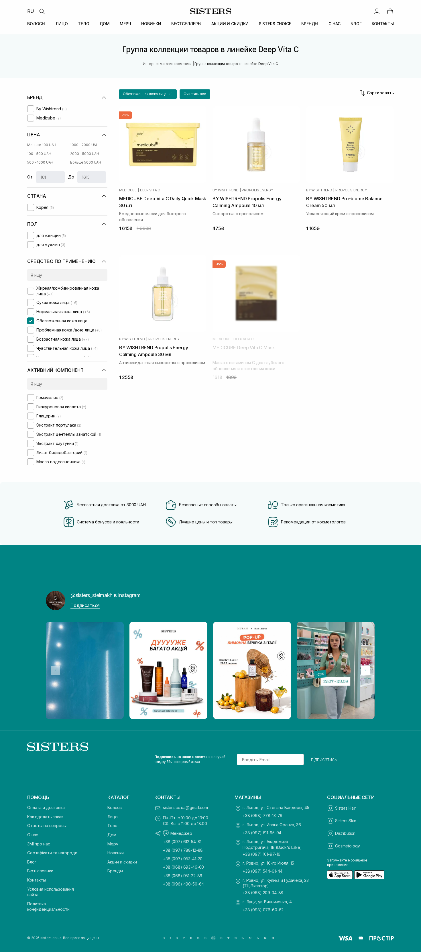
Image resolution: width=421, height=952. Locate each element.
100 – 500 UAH (39, 154)
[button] (148, 94)
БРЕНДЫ (309, 23)
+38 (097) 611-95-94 (262, 832)
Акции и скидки (122, 861)
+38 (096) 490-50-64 (183, 884)
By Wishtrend (225, 190)
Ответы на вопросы (46, 825)
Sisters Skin (345, 820)
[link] (390, 11)
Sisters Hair (345, 808)
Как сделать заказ (45, 816)
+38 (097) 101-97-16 (261, 854)
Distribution (345, 833)
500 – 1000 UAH (40, 162)
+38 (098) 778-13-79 (262, 815)
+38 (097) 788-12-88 (183, 850)
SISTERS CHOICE (275, 23)
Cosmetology (347, 845)
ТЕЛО (83, 23)
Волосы (114, 807)
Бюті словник (40, 870)
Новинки (115, 852)
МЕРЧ (125, 23)
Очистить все (195, 94)
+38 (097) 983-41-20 (182, 858)
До (71, 176)
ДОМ (104, 23)
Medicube (128, 190)
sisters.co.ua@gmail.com (185, 807)
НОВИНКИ (151, 23)
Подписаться (85, 605)
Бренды (115, 870)
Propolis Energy (257, 190)
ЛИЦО (62, 23)
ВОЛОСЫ (36, 23)
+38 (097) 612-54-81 (182, 841)
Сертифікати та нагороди (52, 852)
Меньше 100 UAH (41, 145)
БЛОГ (356, 23)
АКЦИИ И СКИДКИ (230, 23)
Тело (112, 825)
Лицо (112, 816)
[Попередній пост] (55, 670)
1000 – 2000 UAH (84, 145)
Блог (31, 861)
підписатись (324, 759)
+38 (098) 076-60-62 (263, 909)
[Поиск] (42, 11)
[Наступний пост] (365, 670)
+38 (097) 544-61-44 (262, 871)
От (30, 176)
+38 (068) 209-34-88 (263, 892)
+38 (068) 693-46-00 (183, 867)
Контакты (36, 880)
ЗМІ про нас (38, 843)
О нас (32, 834)
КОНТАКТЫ (383, 23)
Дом (111, 834)
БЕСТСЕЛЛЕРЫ (186, 23)
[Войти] (377, 11)
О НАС (334, 23)
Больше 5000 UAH (85, 162)
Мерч (112, 843)
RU (30, 11)
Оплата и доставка (46, 807)
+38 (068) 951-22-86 (182, 875)
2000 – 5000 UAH (84, 154)
